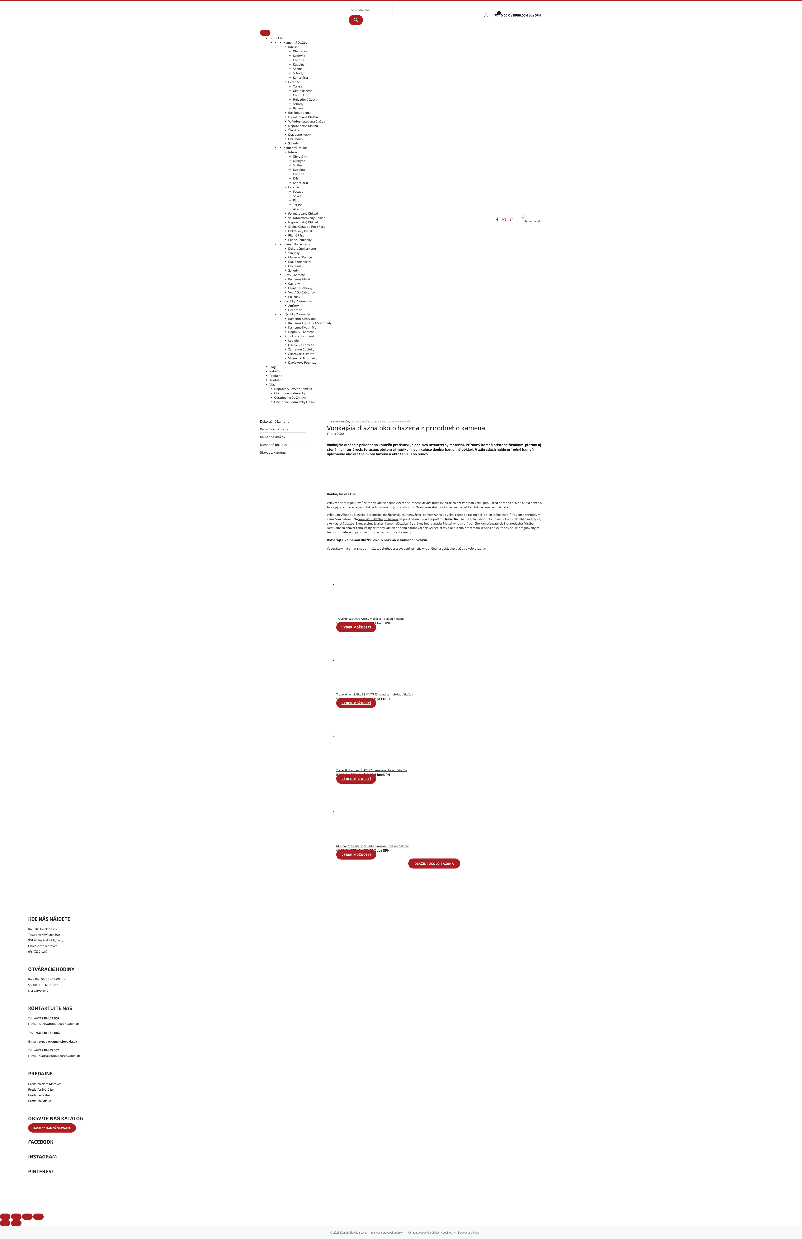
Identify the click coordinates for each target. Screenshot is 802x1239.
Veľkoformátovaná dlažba (306, 121)
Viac (272, 384)
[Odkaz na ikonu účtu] (486, 15)
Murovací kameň (300, 257)
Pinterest (41, 1171)
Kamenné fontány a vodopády (310, 323)
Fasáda (298, 191)
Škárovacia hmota (301, 353)
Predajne (275, 375)
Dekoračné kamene (302, 248)
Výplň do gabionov (301, 292)
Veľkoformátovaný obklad (306, 218)
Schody (298, 73)
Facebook (40, 1142)
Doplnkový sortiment (299, 336)
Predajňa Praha (39, 1095)
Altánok (298, 209)
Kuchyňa (299, 55)
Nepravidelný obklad (303, 222)
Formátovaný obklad (303, 213)
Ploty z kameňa (294, 275)
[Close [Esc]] (5, 1217)
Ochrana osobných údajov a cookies (430, 1232)
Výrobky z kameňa (297, 314)
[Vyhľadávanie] (356, 20)
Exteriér (293, 82)
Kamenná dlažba (295, 42)
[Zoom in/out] (38, 1217)
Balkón (298, 108)
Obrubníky (295, 139)
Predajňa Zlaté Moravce (44, 1084)
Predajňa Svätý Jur (41, 1089)
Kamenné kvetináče (302, 327)
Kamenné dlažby (272, 437)
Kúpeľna (299, 169)
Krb (295, 178)
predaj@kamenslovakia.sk (58, 1041)
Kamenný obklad (296, 147)
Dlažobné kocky (299, 134)
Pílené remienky (300, 239)
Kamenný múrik (299, 279)
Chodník (299, 95)
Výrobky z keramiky (298, 301)
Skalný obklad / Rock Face (306, 226)
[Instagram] (504, 219)
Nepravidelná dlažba (303, 126)
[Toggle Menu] (265, 33)
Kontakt (275, 380)
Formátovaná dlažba (303, 117)
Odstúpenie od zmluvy (290, 397)
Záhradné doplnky (301, 349)
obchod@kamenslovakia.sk (59, 1024)
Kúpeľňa (299, 64)
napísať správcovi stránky (387, 1232)
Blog (272, 367)
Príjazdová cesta (305, 99)
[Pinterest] (511, 219)
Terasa (297, 86)
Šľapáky (294, 130)
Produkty (276, 38)
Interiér (293, 47)
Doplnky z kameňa (301, 332)
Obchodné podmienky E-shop (295, 402)
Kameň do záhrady (297, 244)
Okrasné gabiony (300, 288)
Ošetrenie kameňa (301, 345)
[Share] (16, 1217)
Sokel (297, 196)
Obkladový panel (300, 231)
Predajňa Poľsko (39, 1100)
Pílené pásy (296, 235)
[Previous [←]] (5, 1223)
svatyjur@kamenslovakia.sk (59, 1056)
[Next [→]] (16, 1223)
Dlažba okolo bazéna (434, 863)
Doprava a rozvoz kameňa (293, 389)
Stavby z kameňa (273, 452)
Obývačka (300, 51)
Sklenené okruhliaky (302, 358)
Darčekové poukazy (302, 362)
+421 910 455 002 (46, 1050)
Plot (296, 200)
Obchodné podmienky (290, 393)
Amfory (293, 305)
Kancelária (300, 77)
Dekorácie (295, 310)
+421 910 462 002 (47, 1018)
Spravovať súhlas (468, 1232)
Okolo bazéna (302, 90)
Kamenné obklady (273, 444)
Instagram (42, 1156)
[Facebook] (497, 219)
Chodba (298, 60)
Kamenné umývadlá (302, 318)
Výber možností (356, 627)
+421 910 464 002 (47, 1032)
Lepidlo (293, 340)
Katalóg (274, 371)
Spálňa (297, 69)
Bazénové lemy (299, 112)
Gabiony (294, 283)
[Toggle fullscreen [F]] (27, 1217)
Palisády (294, 296)
